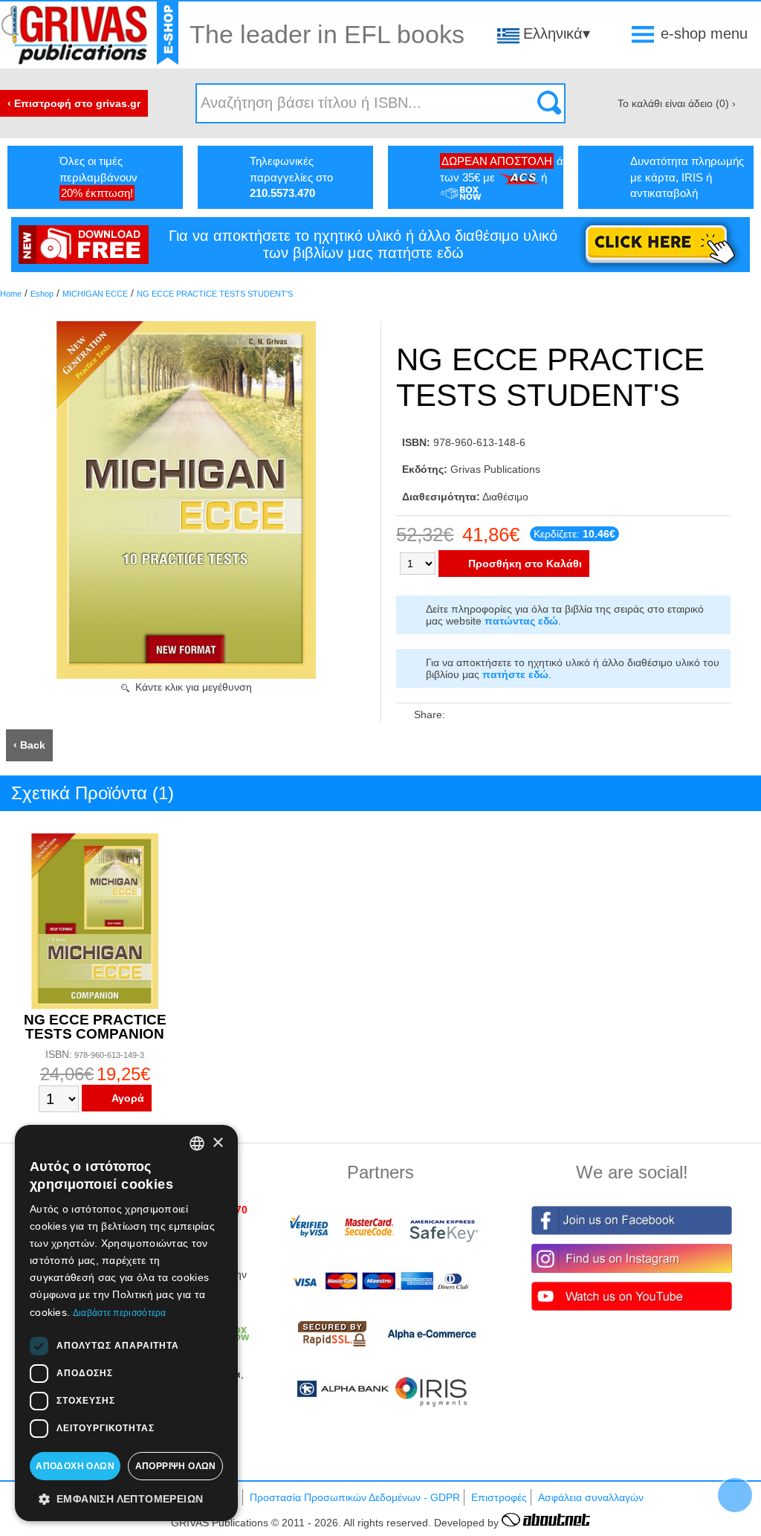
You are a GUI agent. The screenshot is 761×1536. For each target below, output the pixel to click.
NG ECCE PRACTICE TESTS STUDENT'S (215, 293)
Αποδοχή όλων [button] (75, 1466)
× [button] (217, 1143)
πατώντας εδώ (521, 621)
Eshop (42, 293)
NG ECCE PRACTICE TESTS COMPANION (95, 1027)
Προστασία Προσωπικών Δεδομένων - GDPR (355, 1497)
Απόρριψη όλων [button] (175, 1466)
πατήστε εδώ (515, 674)
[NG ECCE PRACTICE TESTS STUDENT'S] (186, 675)
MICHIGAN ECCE (95, 293)
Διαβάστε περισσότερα (119, 1313)
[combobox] (197, 1143)
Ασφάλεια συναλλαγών (591, 1497)
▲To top (735, 1495)
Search (549, 103)
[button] (126, 1498)
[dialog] (126, 1323)
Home (11, 293)
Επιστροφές (499, 1497)
